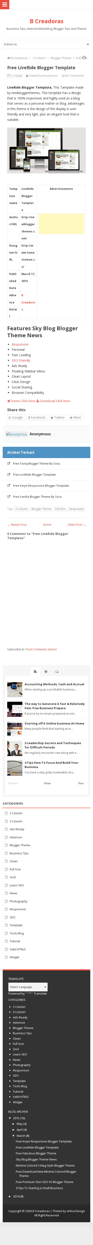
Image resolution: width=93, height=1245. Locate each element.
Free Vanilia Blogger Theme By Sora (37, 497)
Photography (19, 901)
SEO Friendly (21, 360)
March (21, 1136)
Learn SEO (17, 885)
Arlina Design (76, 1211)
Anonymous (40, 433)
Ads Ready (17, 829)
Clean (14, 861)
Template (16, 925)
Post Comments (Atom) (41, 649)
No (67, 76)
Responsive (20, 344)
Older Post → (77, 525)
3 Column (21, 509)
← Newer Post (17, 525)
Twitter (59, 417)
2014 (16, 1196)
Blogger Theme (41, 509)
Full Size (60, 509)
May (20, 1124)
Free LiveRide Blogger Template (34, 474)
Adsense (16, 837)
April (20, 1130)
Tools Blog (17, 933)
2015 (16, 1118)
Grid (13, 877)
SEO (12, 917)
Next (81, 783)
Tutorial (15, 941)
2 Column (16, 813)
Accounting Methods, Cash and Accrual (54, 684)
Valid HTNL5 (18, 949)
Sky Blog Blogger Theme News (36, 1159)
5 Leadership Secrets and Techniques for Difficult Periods (53, 745)
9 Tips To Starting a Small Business (39, 1188)
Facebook (37, 417)
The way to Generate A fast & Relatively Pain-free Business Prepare (55, 706)
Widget (14, 957)
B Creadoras (28, 302)
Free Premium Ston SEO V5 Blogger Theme (44, 1182)
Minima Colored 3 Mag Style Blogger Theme (45, 1165)
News (13, 893)
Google (17, 417)
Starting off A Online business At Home (54, 723)
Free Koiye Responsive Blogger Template (41, 486)
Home (47, 525)
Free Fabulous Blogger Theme (36, 1153)
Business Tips (19, 853)
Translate (40, 993)
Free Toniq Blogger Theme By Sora (36, 463)
